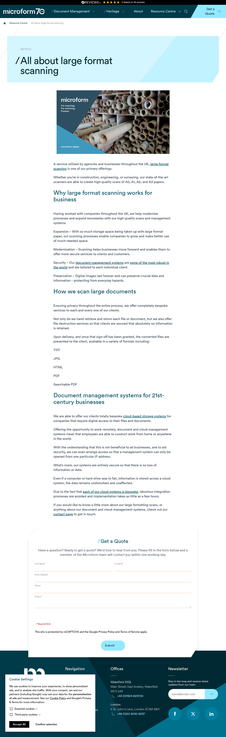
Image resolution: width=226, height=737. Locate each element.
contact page (63, 514)
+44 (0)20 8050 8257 (131, 713)
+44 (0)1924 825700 (130, 695)
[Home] (4, 23)
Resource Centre (18, 23)
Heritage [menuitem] (111, 11)
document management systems (100, 262)
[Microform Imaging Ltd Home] (24, 11)
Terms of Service (130, 632)
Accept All (19, 724)
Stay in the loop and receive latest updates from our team (188, 683)
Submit (109, 645)
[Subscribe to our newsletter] (211, 694)
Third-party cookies (26, 714)
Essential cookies (25, 709)
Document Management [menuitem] (71, 11)
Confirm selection (46, 724)
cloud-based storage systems (144, 416)
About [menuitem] (138, 11)
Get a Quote (209, 11)
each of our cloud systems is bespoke (110, 491)
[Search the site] (185, 11)
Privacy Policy (106, 632)
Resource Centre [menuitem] (163, 11)
